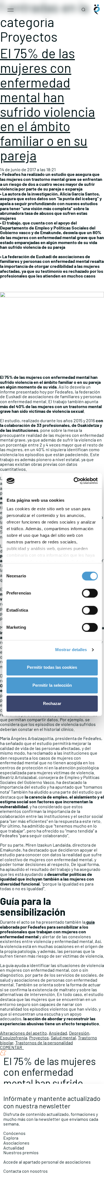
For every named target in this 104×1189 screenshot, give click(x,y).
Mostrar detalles (71, 649)
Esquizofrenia (13, 1037)
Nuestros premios (21, 1152)
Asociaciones (16, 1142)
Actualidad (13, 1147)
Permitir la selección (52, 685)
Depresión (79, 1032)
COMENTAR (11, 1047)
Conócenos (14, 1133)
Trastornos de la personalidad (44, 1042)
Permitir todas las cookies (52, 667)
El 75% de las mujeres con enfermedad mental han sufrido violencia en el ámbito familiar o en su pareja (47, 104)
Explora (10, 1137)
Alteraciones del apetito (23, 1032)
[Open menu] (10, 9)
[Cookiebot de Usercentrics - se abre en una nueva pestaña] (74, 480)
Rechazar (52, 703)
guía (90, 921)
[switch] (90, 593)
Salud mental (63, 1037)
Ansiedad (58, 1032)
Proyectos (39, 1037)
